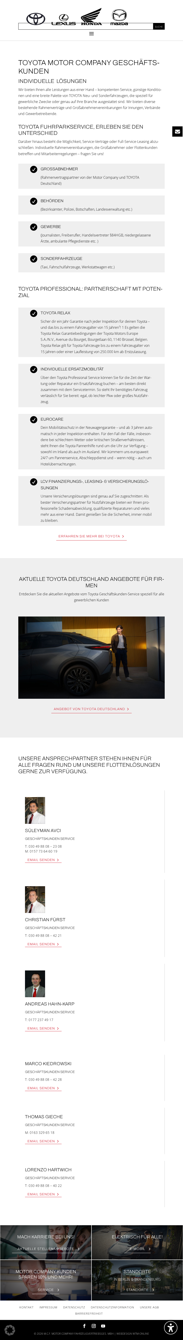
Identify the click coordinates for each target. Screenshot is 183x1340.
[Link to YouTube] (103, 1326)
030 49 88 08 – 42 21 (45, 935)
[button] (91, 33)
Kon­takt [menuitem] (26, 1307)
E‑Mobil (137, 1249)
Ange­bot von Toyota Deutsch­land (89, 709)
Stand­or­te (137, 1290)
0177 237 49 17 (41, 1019)
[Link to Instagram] (94, 1326)
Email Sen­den (41, 860)
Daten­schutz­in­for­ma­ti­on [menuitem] (112, 1307)
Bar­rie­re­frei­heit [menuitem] (89, 1313)
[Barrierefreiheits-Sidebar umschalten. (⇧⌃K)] (170, 1327)
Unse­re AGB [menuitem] (149, 1307)
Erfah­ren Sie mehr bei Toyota (89, 536)
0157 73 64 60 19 (43, 851)
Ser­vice (46, 1290)
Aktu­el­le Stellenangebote (46, 1249)
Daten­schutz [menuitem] (74, 1307)
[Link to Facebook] (84, 1326)
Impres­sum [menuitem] (48, 1307)
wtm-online (141, 1334)
